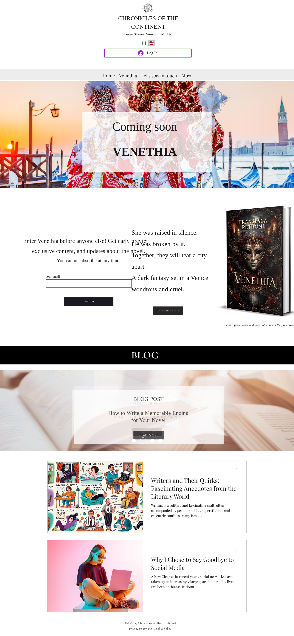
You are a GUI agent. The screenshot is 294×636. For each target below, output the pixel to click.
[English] (151, 43)
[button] (186, 75)
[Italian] (144, 43)
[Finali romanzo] (143, 441)
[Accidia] (152, 440)
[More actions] (238, 469)
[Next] (276, 411)
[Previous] (17, 411)
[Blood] (160, 440)
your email (53, 276)
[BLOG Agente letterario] (134, 440)
